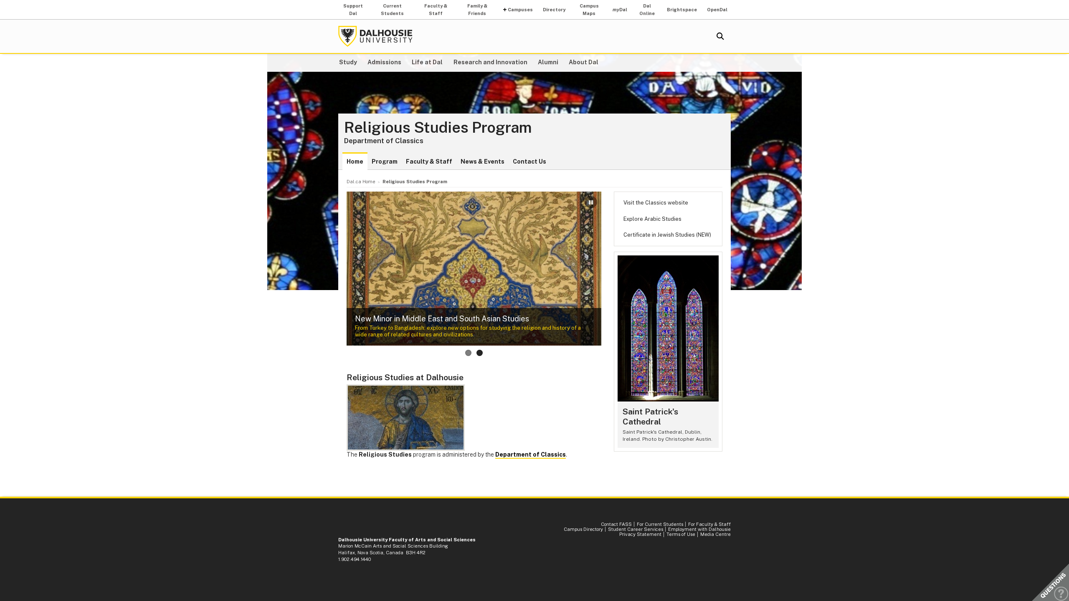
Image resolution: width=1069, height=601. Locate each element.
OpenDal (717, 9)
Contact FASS (616, 524)
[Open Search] (720, 36)
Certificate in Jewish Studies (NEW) (667, 235)
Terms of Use (680, 534)
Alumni (548, 62)
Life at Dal (427, 62)
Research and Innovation (490, 62)
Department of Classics (383, 140)
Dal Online (647, 9)
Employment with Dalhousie (699, 529)
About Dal (583, 62)
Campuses (520, 9)
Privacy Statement (640, 534)
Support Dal (353, 9)
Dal (620, 9)
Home (355, 161)
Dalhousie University (375, 36)
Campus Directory (583, 529)
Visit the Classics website (655, 202)
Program (385, 161)
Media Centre (715, 534)
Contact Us (529, 161)
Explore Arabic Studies (652, 219)
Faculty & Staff (435, 9)
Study (348, 62)
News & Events (482, 161)
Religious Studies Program (438, 127)
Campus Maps (589, 9)
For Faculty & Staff (709, 524)
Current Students (392, 9)
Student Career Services (635, 529)
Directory (554, 9)
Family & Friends (477, 9)
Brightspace (682, 9)
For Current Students (660, 524)
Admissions (384, 62)
